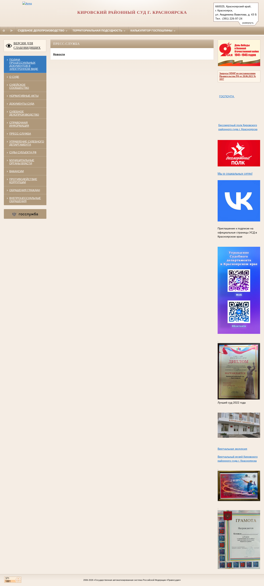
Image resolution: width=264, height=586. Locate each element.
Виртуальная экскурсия (232, 448)
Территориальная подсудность (97, 30)
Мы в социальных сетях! (235, 173)
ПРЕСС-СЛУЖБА (20, 133)
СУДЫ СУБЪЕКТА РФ (23, 152)
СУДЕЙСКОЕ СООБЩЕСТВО (19, 86)
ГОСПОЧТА (227, 96)
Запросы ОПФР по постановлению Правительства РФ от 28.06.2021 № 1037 (237, 76)
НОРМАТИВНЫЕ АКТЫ (23, 95)
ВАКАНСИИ (16, 171)
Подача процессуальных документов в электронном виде (23, 64)
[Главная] (4, 30)
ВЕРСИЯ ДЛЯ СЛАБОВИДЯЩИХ (27, 45)
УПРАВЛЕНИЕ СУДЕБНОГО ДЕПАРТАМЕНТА (26, 143)
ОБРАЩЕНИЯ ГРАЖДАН (24, 190)
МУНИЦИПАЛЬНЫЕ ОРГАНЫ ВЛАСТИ (21, 162)
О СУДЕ (14, 76)
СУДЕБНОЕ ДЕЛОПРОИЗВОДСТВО (24, 113)
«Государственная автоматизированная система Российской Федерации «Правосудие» (137, 580)
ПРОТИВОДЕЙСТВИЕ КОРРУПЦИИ (23, 181)
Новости (59, 54)
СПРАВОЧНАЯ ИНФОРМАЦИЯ (19, 124)
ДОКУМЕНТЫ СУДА (21, 103)
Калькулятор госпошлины (151, 30)
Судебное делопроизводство (41, 30)
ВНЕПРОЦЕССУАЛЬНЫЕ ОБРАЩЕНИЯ (25, 200)
